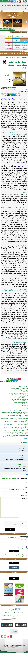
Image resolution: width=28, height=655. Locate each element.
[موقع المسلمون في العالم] (24, 44)
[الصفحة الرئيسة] (27, 5)
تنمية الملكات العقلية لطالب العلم (19, 400)
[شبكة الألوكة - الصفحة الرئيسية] (21, 5)
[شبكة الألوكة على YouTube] (17, 1)
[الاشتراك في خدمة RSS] (24, 5)
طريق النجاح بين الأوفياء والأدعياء (20, 399)
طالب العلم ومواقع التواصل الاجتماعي (18, 393)
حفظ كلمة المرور (21, 547)
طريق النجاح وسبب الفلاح (21, 403)
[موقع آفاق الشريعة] (16, 37)
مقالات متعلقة (7, 77)
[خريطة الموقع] (25, 5)
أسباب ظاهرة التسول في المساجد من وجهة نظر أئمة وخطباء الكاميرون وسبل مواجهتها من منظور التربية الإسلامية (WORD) (15, 432)
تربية (17, 53)
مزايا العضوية (18, 554)
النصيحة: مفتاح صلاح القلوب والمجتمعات (18, 436)
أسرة (20, 53)
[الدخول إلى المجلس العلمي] (18, 32)
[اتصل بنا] (26, 8)
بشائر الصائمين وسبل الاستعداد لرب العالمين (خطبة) (15, 421)
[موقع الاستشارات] (8, 41)
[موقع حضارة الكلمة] (16, 41)
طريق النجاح (25, 405)
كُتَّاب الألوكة (13, 605)
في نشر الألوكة (14, 567)
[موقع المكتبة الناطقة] (24, 48)
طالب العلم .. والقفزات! (22, 391)
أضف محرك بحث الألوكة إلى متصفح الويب (14, 647)
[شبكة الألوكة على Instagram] (20, 1)
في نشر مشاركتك (14, 562)
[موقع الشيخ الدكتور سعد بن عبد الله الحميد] (14, 16)
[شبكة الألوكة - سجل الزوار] (16, 5)
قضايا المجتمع (3, 53)
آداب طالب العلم (24, 396)
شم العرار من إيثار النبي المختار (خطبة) (18, 424)
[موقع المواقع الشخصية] (16, 44)
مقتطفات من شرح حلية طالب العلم (19, 394)
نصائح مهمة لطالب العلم (22, 435)
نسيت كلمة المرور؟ (23, 548)
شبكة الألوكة (24, 57)
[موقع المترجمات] (8, 48)
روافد (15, 53)
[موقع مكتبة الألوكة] (8, 44)
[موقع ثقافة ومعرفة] (8, 37)
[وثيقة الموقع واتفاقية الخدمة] (7, 5)
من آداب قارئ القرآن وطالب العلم (19, 390)
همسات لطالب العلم (23, 397)
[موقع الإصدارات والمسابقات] (16, 48)
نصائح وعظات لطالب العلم (21, 410)
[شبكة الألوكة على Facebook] (11, 1)
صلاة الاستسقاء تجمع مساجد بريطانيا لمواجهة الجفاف (14, 612)
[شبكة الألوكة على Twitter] (14, 1)
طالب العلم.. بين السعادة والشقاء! (19, 388)
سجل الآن (22, 556)
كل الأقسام (24, 53)
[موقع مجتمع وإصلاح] (24, 41)
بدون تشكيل (23, 91)
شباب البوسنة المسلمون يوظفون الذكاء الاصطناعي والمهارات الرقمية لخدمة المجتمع (14, 616)
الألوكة (4, 645)
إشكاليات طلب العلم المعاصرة (20, 402)
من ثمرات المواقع (9, 53)
